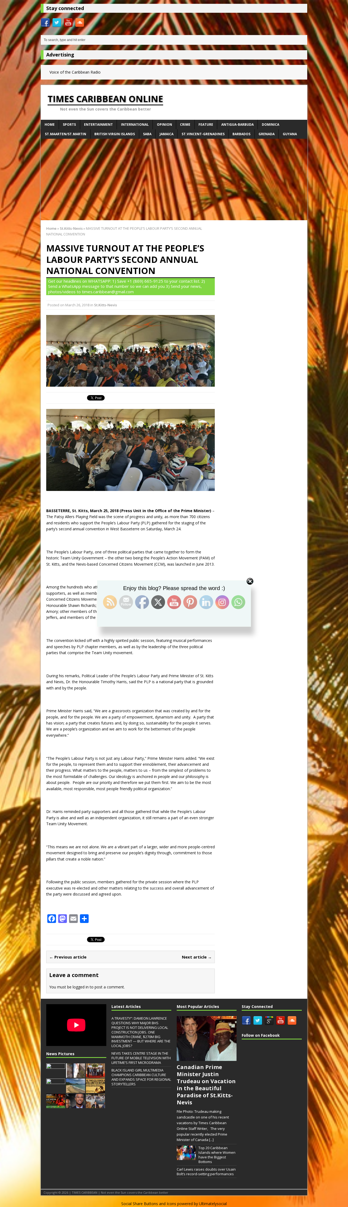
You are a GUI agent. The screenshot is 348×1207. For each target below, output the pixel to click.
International (135, 124)
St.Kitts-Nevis (105, 304)
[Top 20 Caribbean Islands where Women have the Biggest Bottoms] (186, 1157)
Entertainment (98, 124)
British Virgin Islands (114, 134)
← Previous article (67, 957)
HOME (50, 124)
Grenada (267, 134)
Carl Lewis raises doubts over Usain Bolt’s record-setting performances (206, 1171)
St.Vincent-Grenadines (203, 134)
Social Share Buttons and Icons (148, 1203)
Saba (147, 134)
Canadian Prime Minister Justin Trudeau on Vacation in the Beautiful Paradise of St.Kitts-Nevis (206, 1084)
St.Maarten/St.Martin (65, 134)
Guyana (290, 134)
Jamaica (166, 134)
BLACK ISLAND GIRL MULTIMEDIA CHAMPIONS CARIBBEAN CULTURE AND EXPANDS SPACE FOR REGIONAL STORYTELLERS (141, 1077)
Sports (69, 124)
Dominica (270, 124)
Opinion (164, 124)
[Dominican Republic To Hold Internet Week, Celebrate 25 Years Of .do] (55, 1090)
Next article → (197, 957)
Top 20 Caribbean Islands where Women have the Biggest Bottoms (216, 1154)
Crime (185, 124)
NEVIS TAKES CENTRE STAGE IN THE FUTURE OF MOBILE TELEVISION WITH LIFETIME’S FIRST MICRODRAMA (141, 1058)
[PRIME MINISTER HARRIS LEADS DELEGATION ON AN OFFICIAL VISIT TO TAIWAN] (95, 1074)
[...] (211, 1139)
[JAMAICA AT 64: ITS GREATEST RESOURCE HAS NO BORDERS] (75, 1105)
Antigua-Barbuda (237, 124)
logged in (81, 986)
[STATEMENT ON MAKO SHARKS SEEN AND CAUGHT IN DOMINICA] (75, 1074)
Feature (205, 124)
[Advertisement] (174, 179)
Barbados (241, 134)
